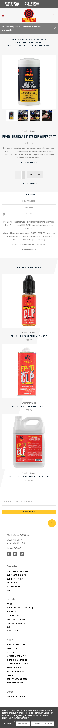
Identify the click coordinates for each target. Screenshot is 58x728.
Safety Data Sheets (17, 679)
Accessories (13, 586)
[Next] (51, 60)
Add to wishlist (30, 184)
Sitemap (11, 652)
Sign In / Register (16, 645)
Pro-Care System (16, 619)
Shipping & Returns (17, 660)
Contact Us (13, 616)
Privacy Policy (15, 668)
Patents (11, 675)
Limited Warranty (16, 656)
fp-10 (9, 604)
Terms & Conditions (17, 664)
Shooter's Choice (29, 131)
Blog (9, 627)
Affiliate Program (16, 683)
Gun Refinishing (15, 579)
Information (29, 201)
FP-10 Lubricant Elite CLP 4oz (29, 406)
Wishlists (12, 648)
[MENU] (3, 16)
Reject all (22, 723)
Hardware (12, 583)
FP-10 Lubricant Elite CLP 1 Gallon (29, 477)
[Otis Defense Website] (32, 6)
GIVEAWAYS (12, 631)
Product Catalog (16, 623)
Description (29, 195)
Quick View (29, 303)
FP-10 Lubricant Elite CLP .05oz (29, 336)
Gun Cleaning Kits (16, 575)
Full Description (29, 163)
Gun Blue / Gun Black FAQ (20, 608)
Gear (9, 590)
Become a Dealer (15, 671)
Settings (8, 723)
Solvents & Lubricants (19, 571)
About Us (11, 612)
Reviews (29, 207)
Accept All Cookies (42, 723)
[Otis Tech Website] (12, 6)
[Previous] (7, 60)
